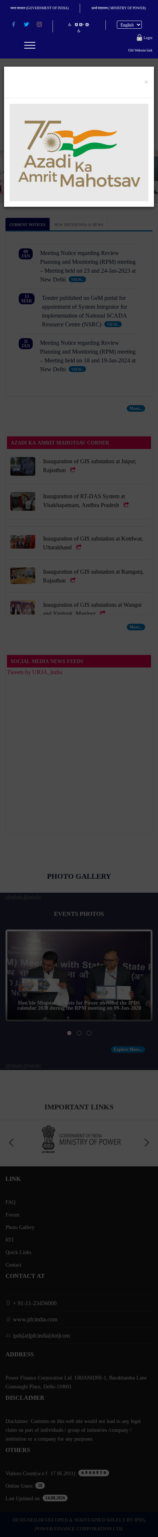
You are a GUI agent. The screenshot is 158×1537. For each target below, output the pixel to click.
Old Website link (140, 50)
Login (147, 37)
